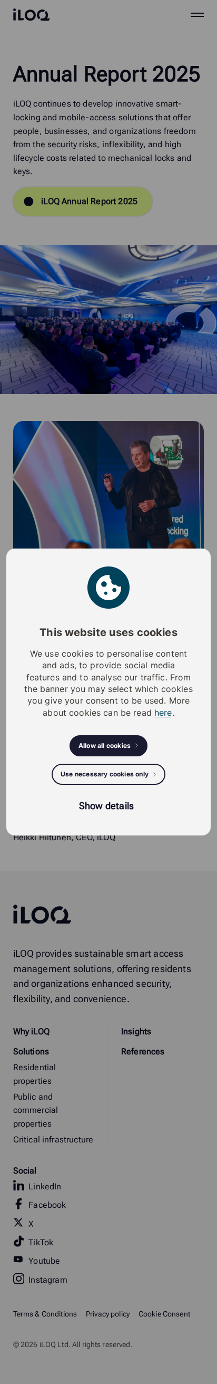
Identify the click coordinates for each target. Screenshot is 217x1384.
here (163, 712)
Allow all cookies (104, 745)
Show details (106, 805)
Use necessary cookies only (105, 774)
